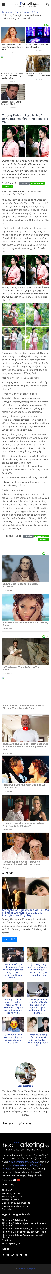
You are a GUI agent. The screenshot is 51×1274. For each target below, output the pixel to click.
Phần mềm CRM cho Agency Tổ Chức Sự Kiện (24, 1228)
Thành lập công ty (11, 1243)
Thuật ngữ (7, 1190)
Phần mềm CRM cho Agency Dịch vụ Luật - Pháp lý (23, 1236)
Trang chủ (7, 12)
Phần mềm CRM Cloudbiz (14, 1220)
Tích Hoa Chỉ (7, 186)
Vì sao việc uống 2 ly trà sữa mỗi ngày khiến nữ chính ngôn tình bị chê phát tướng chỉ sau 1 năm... (37, 1006)
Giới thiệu (7, 1209)
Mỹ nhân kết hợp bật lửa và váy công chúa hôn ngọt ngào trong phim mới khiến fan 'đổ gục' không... (13, 971)
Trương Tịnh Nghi (37, 183)
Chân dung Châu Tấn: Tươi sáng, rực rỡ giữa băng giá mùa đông (13, 1038)
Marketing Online (10, 1199)
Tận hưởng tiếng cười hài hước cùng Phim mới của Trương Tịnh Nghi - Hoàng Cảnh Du (37, 969)
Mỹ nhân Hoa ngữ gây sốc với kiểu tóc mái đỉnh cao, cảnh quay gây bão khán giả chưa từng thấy (25, 912)
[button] (18, 1180)
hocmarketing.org (27, 1268)
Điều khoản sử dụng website (16, 1202)
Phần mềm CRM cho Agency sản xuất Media (24, 1231)
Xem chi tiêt (10, 939)
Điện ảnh (36, 12)
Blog (17, 12)
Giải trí (25, 12)
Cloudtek (6, 1240)
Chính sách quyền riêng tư (15, 1206)
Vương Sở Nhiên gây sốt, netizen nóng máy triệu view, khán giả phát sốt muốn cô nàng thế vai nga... (13, 1006)
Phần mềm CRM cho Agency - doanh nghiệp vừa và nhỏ (24, 1224)
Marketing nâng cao (12, 1196)
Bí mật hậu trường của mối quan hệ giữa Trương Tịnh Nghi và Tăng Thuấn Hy (38, 1040)
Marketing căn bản (11, 1193)
